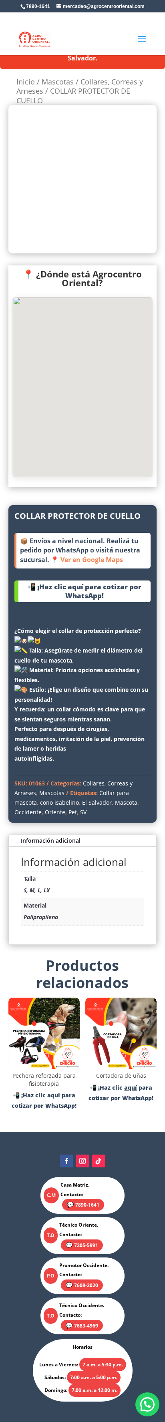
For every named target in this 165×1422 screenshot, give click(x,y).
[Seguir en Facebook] (66, 1161)
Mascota (126, 802)
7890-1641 (87, 1204)
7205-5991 (86, 1245)
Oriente (55, 812)
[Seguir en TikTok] (98, 1161)
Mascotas (58, 81)
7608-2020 (86, 1285)
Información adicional (50, 840)
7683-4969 (86, 1325)
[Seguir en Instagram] (82, 1161)
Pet (72, 812)
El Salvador (97, 802)
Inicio (25, 81)
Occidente (28, 812)
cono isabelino (59, 802)
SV (83, 812)
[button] (147, 1404)
